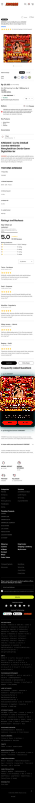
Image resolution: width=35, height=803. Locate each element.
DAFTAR (25, 423)
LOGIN (10, 423)
